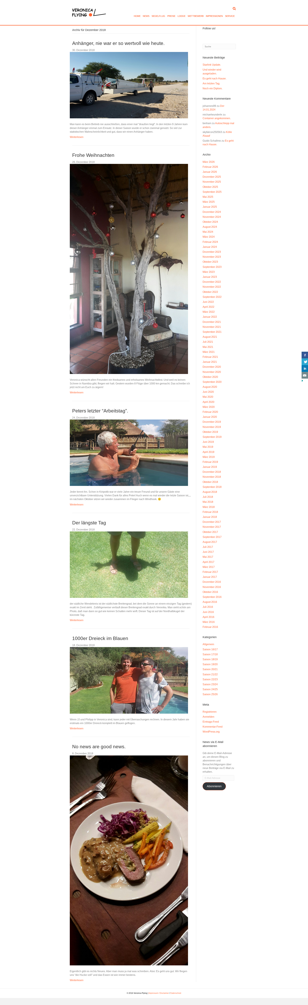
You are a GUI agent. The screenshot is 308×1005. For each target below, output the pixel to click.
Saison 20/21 (210, 669)
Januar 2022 (210, 316)
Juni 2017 (208, 552)
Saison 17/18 (210, 654)
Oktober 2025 (210, 187)
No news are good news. (99, 746)
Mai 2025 (208, 196)
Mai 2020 (208, 396)
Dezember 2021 (212, 322)
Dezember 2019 (212, 421)
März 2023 (209, 272)
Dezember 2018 (212, 472)
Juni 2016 (208, 612)
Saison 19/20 (210, 664)
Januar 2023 (210, 277)
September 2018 (212, 487)
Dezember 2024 (212, 212)
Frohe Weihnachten (93, 155)
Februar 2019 (210, 462)
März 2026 (209, 162)
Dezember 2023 (212, 251)
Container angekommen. (217, 118)
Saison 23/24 (210, 684)
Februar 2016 (210, 627)
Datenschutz (175, 993)
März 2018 (209, 507)
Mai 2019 (208, 446)
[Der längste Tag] (129, 564)
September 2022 (212, 297)
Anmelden (208, 716)
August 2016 (210, 602)
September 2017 (212, 537)
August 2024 (210, 226)
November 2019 (212, 427)
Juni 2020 (208, 391)
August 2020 (210, 387)
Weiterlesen (76, 137)
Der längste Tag (89, 522)
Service (230, 16)
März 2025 (209, 201)
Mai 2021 (208, 347)
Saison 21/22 (210, 674)
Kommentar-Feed (212, 726)
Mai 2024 (208, 231)
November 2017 (212, 527)
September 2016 (212, 597)
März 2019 (209, 457)
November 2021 (212, 327)
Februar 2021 (210, 357)
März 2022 (209, 311)
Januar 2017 (210, 577)
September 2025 (212, 192)
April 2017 (208, 562)
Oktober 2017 (210, 532)
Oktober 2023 (210, 261)
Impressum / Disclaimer (159, 993)
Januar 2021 (210, 361)
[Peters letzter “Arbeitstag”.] (129, 452)
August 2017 (210, 542)
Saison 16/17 (210, 649)
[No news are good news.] (129, 860)
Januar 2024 (210, 247)
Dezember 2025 (212, 176)
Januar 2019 (210, 467)
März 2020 (209, 407)
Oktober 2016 (210, 592)
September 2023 (212, 267)
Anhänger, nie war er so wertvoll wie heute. (118, 43)
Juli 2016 (208, 607)
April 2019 (208, 452)
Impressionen (214, 16)
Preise (171, 16)
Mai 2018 (208, 501)
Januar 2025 (210, 206)
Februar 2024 (210, 242)
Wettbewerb (196, 16)
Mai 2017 (208, 557)
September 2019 (212, 437)
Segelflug (158, 16)
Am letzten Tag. (211, 83)
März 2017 (209, 567)
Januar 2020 (210, 417)
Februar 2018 (210, 512)
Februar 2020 (210, 412)
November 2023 (212, 256)
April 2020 (208, 402)
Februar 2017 (210, 572)
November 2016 (212, 587)
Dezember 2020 (212, 366)
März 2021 (209, 352)
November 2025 (212, 181)
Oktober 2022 (210, 292)
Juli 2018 (208, 497)
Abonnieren (214, 786)
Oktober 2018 (210, 482)
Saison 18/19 (210, 659)
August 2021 (210, 336)
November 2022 (212, 286)
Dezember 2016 (212, 582)
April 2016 (208, 617)
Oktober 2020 (210, 377)
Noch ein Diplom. (212, 88)
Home (137, 16)
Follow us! (209, 28)
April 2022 (208, 306)
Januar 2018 (210, 517)
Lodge (181, 16)
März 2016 (209, 622)
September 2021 (212, 332)
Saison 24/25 (210, 689)
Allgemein (208, 644)
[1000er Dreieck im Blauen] (129, 680)
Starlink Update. (212, 64)
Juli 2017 (208, 547)
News (146, 16)
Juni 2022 (208, 302)
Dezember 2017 (212, 522)
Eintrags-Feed (211, 721)
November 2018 (212, 476)
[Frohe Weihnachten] (129, 268)
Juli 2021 (208, 341)
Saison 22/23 (210, 679)
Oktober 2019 (210, 432)
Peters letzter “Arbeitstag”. (100, 410)
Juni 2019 (208, 442)
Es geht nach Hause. (214, 78)
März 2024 (209, 236)
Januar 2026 (210, 171)
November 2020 (212, 372)
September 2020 (212, 382)
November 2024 (212, 217)
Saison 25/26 (210, 694)
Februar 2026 (210, 166)
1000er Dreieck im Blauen (100, 638)
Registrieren (210, 711)
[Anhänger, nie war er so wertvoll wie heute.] (129, 85)
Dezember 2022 (212, 281)
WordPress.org (211, 731)
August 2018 (210, 492)
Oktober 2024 (210, 222)
